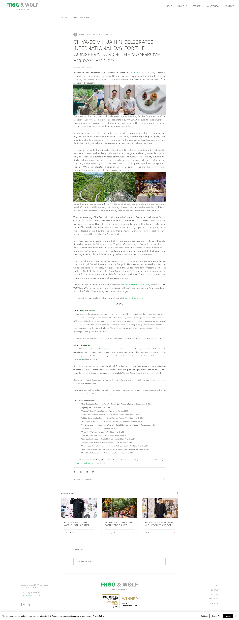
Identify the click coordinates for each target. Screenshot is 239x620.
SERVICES (214, 594)
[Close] (236, 616)
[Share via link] (93, 471)
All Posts (64, 17)
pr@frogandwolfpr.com (30, 595)
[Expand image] (88, 100)
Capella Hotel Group (81, 17)
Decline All (216, 616)
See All (175, 493)
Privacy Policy (98, 616)
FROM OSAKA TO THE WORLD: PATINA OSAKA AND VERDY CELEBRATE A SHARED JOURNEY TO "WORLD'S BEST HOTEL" (77, 524)
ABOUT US (214, 590)
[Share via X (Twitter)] (81, 471)
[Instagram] (23, 604)
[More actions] (164, 34)
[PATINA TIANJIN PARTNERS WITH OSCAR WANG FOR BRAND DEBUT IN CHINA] (160, 508)
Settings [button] (204, 616)
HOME (215, 586)
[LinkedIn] (28, 604)
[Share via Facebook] (74, 471)
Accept (228, 616)
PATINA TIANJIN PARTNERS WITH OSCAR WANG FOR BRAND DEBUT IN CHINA (159, 524)
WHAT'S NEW (213, 599)
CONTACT (214, 603)
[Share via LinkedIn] (87, 471)
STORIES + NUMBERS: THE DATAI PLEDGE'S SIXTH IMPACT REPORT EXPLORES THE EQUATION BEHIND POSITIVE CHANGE (119, 524)
